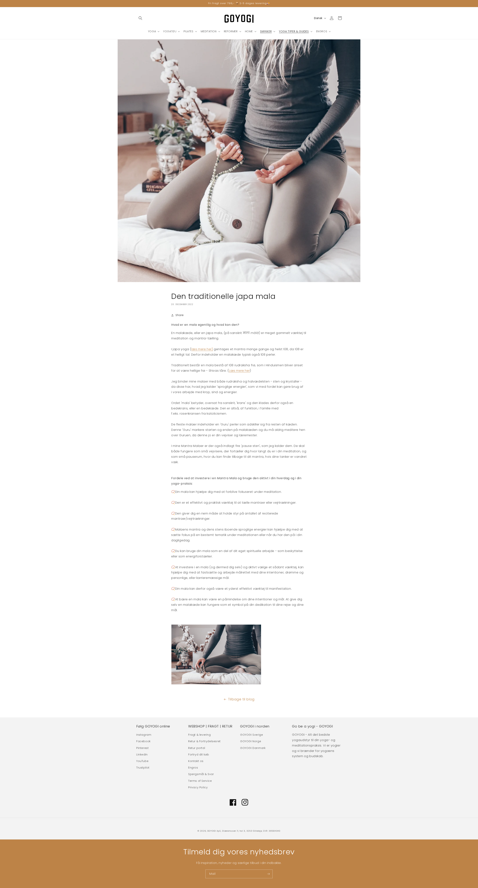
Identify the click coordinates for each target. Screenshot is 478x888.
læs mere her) (202, 349)
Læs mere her (239, 370)
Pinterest (142, 748)
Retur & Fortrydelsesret (204, 741)
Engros (193, 767)
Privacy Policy (198, 787)
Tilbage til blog (241, 699)
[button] (140, 18)
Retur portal (196, 748)
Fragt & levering (199, 735)
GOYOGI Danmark (253, 748)
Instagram (143, 735)
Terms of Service (200, 781)
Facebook (143, 741)
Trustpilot (143, 767)
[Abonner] (268, 874)
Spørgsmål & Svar (201, 774)
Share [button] (180, 315)
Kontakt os (196, 761)
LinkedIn (142, 754)
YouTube (142, 761)
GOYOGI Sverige (251, 735)
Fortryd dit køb (198, 754)
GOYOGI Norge (250, 741)
